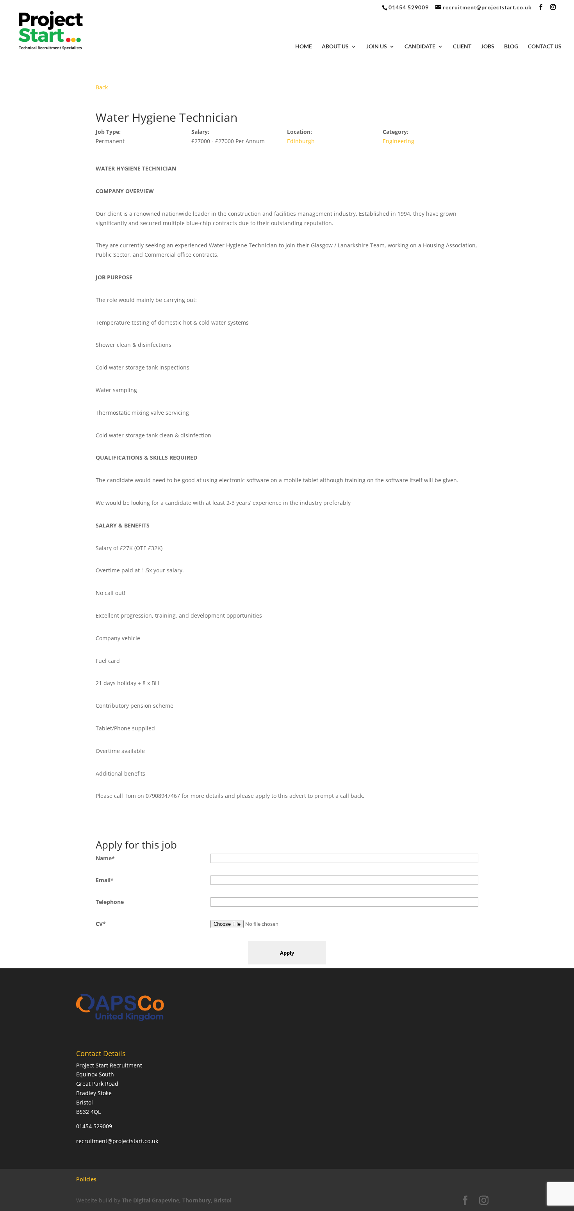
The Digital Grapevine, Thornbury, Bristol (177, 1200)
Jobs (487, 47)
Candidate (420, 47)
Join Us (376, 47)
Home (303, 47)
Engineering (398, 141)
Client (462, 47)
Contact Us (545, 47)
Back (102, 87)
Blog (511, 47)
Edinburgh (301, 141)
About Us (335, 47)
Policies (86, 1179)
